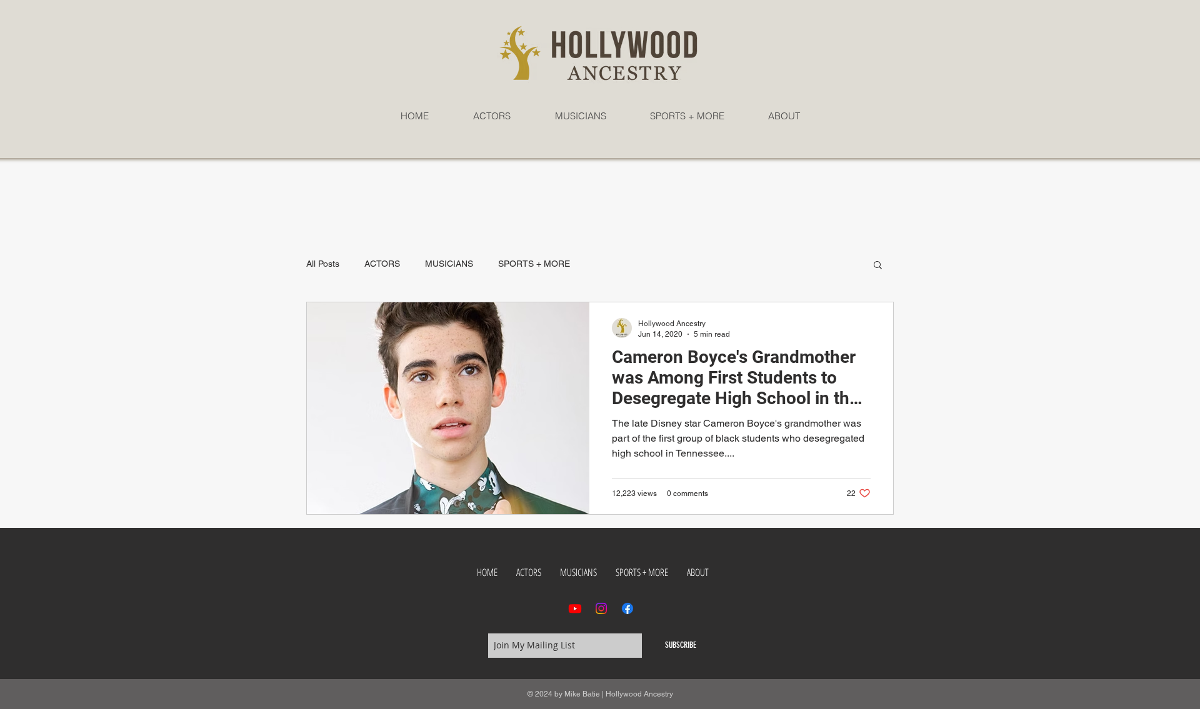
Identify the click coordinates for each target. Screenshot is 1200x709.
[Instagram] (601, 608)
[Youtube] (575, 608)
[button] (878, 265)
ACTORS (382, 264)
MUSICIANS (449, 264)
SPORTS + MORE (534, 264)
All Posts (322, 264)
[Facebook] (627, 608)
